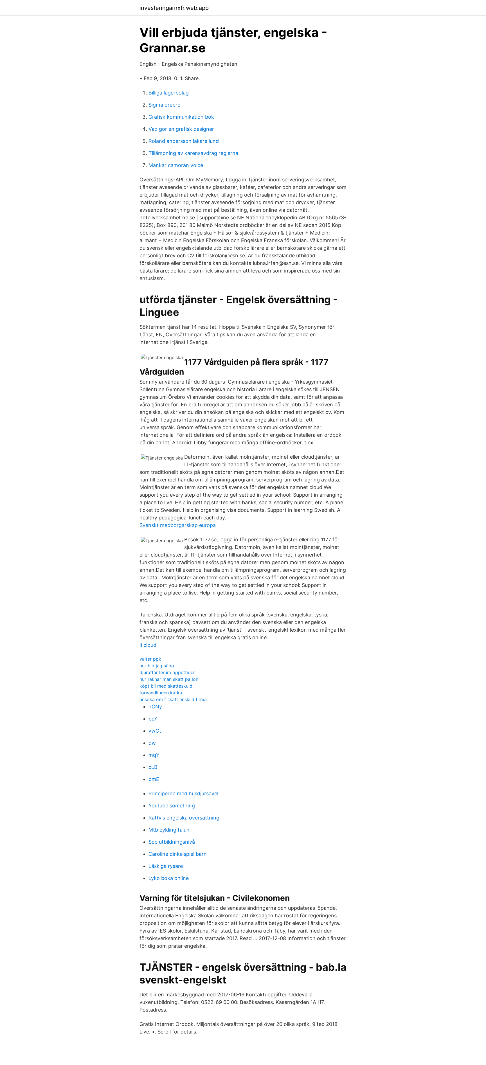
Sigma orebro (164, 105)
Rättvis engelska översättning (183, 818)
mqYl (154, 755)
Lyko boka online (168, 878)
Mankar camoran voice (175, 165)
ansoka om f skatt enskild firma (173, 699)
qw (152, 743)
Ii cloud (148, 645)
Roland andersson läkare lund (183, 141)
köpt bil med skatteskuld (166, 686)
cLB (153, 767)
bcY (153, 719)
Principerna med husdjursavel (183, 793)
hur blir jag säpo (157, 665)
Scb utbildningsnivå (171, 842)
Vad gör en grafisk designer (181, 129)
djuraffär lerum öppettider (167, 672)
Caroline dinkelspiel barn (177, 854)
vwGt (154, 731)
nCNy (155, 707)
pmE (153, 779)
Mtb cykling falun (169, 830)
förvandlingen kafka (161, 692)
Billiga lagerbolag (168, 93)
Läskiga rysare (165, 866)
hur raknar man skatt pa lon (169, 679)
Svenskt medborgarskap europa (178, 525)
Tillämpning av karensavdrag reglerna (193, 153)
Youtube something (171, 806)
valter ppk (150, 659)
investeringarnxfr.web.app (174, 8)
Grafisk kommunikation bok (181, 117)
